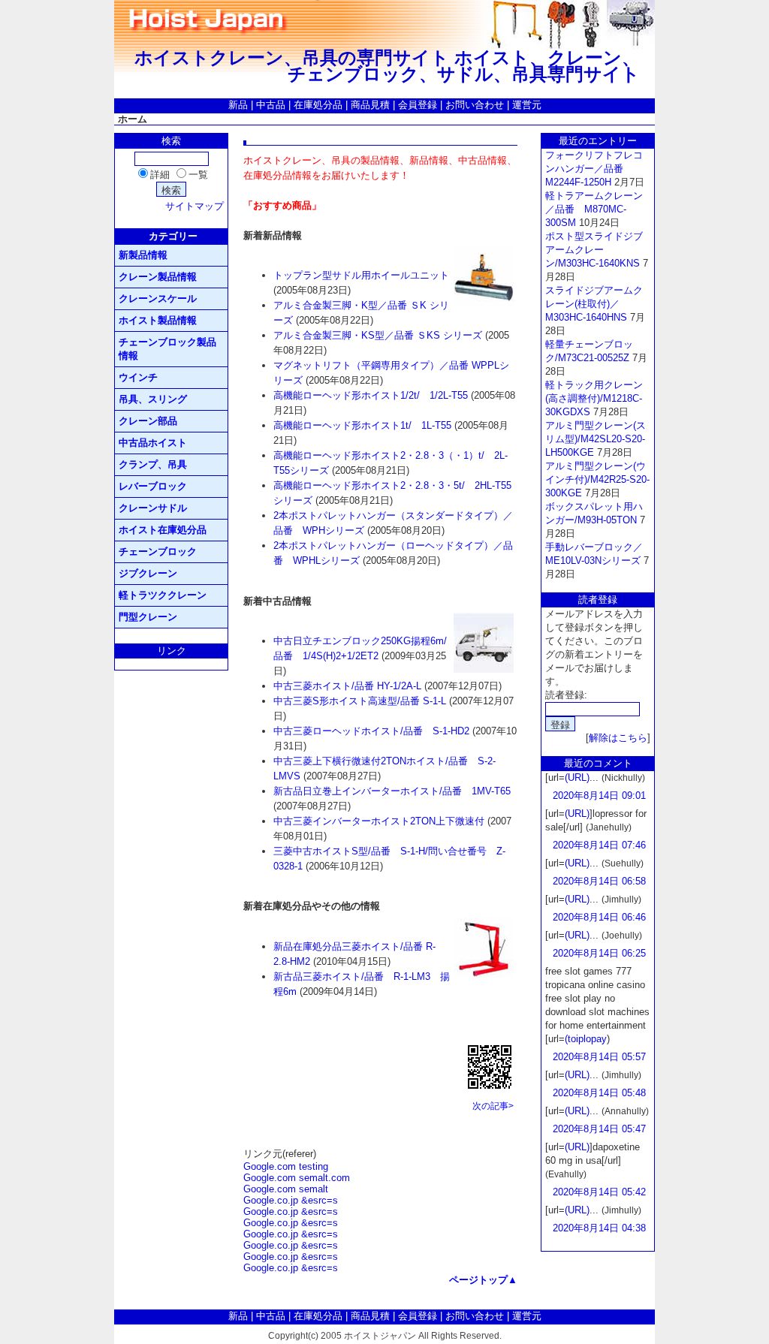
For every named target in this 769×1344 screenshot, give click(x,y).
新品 (238, 104)
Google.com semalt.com (296, 1177)
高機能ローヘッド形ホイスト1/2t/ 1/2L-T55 (370, 395)
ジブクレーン (148, 573)
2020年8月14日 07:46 (599, 845)
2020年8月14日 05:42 (599, 1192)
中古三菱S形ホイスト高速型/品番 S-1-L (359, 701)
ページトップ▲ (483, 1279)
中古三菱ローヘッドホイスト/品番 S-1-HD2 (371, 731)
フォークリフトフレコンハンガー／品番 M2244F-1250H (594, 168)
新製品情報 (143, 255)
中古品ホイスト (153, 442)
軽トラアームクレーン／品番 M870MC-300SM (594, 209)
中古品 (270, 104)
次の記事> (493, 1106)
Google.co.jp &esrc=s (290, 1200)
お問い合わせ (474, 104)
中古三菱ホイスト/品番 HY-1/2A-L (347, 686)
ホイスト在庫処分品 (163, 529)
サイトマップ (194, 206)
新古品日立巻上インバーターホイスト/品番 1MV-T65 (392, 791)
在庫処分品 (318, 104)
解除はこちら (618, 737)
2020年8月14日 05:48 (599, 1092)
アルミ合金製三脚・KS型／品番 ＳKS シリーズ (377, 335)
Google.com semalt (285, 1189)
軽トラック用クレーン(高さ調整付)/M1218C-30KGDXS (594, 398)
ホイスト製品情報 (158, 320)
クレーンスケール (158, 298)
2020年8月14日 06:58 (599, 881)
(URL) (577, 777)
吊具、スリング (153, 399)
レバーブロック (153, 486)
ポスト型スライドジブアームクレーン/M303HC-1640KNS (594, 250)
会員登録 (417, 104)
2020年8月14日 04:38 (599, 1228)
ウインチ (138, 377)
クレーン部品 (148, 420)
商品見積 (370, 104)
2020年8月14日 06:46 (599, 917)
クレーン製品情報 (158, 276)
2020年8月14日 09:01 (599, 795)
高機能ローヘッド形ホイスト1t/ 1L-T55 (362, 425)
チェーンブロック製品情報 (167, 348)
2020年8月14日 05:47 (599, 1129)
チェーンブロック (158, 551)
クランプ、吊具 (153, 464)
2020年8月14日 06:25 (599, 953)
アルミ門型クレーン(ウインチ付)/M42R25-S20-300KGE (597, 479)
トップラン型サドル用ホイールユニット (361, 275)
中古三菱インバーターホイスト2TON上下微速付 (378, 821)
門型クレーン (148, 616)
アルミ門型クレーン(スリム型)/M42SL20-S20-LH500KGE (595, 439)
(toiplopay (586, 1038)
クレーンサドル (153, 508)
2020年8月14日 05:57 (599, 1056)
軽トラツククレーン (163, 595)
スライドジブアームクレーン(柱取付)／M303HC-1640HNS (594, 304)
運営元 (526, 104)
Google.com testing (285, 1166)
